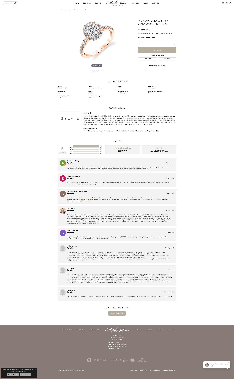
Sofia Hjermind (72, 231)
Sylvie (119, 88)
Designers (87, 3)
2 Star (71, 151)
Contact (155, 3)
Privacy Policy (143, 370)
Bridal (76, 3)
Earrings (91, 131)
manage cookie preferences (18, 371)
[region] (96, 40)
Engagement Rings (72, 9)
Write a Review (117, 313)
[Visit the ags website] (142, 360)
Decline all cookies (13, 374)
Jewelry (98, 3)
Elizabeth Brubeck (73, 176)
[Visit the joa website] (125, 360)
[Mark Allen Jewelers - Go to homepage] (117, 329)
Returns (167, 58)
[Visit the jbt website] (106, 360)
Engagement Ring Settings (84, 9)
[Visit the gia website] (97, 360)
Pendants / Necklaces (101, 131)
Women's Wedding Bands (119, 131)
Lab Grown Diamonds (136, 131)
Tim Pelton (71, 268)
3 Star (71, 149)
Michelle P (71, 209)
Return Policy (133, 370)
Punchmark (68, 375)
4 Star (71, 147)
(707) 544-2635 (96, 72)
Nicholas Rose (72, 246)
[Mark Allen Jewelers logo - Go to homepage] (117, 3)
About (145, 3)
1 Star (71, 153)
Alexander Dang (73, 161)
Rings (85, 131)
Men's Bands (80, 329)
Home (59, 9)
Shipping (148, 58)
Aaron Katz (71, 290)
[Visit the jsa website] (132, 360)
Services (135, 3)
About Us (160, 329)
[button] (223, 3)
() (100, 146)
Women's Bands (93, 329)
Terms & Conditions (154, 370)
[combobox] (8, 3)
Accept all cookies (25, 374)
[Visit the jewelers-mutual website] (116, 360)
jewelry (64, 9)
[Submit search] (15, 3)
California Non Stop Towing (77, 191)
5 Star (71, 146)
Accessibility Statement (169, 370)
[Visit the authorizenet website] (89, 360)
